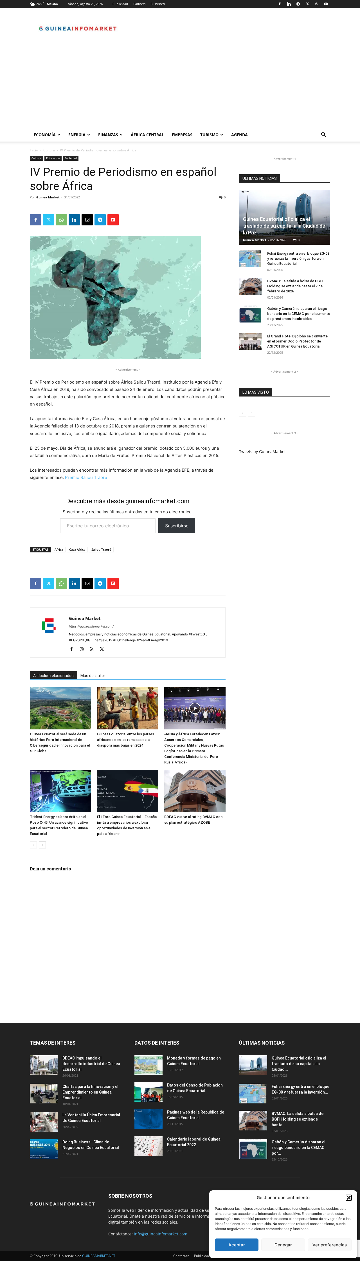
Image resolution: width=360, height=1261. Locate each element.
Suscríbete (158, 4)
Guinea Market (48, 197)
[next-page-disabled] (251, 413)
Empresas (182, 134)
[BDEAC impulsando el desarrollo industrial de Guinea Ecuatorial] (44, 1065)
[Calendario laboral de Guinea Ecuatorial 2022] (148, 1146)
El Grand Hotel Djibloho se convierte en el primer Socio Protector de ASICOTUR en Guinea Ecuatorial (297, 341)
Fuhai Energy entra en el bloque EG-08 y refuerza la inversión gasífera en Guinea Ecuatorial (298, 258)
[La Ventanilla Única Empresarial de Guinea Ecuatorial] (44, 1122)
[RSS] (93, 649)
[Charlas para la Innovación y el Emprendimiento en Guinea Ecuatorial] (44, 1093)
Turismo (209, 134)
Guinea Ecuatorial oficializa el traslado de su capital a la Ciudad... (299, 1064)
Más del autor (92, 675)
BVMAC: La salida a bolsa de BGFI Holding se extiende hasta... (297, 1119)
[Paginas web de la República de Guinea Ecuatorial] (148, 1119)
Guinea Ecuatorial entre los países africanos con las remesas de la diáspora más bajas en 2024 (125, 739)
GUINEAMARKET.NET (98, 1255)
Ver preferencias (329, 1244)
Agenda (239, 134)
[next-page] (42, 844)
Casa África (77, 549)
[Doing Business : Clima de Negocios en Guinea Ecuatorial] (44, 1149)
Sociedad (71, 158)
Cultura (49, 150)
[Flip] (113, 219)
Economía (45, 134)
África (59, 549)
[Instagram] (83, 649)
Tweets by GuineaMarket (262, 451)
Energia (77, 134)
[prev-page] (33, 844)
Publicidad (120, 4)
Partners (139, 4)
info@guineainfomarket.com (160, 1234)
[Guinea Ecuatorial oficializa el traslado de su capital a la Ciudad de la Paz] (253, 1065)
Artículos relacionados (53, 675)
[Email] (87, 219)
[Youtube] (326, 4)
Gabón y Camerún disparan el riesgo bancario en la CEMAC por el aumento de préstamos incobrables (298, 313)
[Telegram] (298, 4)
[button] (349, 1197)
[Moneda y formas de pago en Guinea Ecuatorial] (148, 1065)
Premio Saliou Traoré (86, 477)
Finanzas (108, 134)
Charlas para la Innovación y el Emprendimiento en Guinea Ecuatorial (90, 1092)
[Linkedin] (289, 4)
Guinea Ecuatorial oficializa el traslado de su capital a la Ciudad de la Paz (284, 226)
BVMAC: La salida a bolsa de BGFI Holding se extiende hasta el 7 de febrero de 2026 (295, 286)
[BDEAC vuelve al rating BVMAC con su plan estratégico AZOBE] (195, 791)
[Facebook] (279, 4)
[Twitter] (307, 4)
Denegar (283, 1244)
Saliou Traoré (101, 549)
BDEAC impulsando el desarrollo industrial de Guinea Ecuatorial (91, 1064)
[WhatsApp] (316, 4)
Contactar (181, 1255)
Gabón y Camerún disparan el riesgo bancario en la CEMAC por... (298, 1147)
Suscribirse (176, 525)
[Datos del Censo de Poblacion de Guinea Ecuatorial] (148, 1092)
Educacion (53, 158)
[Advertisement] (180, 85)
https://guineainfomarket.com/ (91, 626)
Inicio (34, 150)
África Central (147, 134)
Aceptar (236, 1244)
